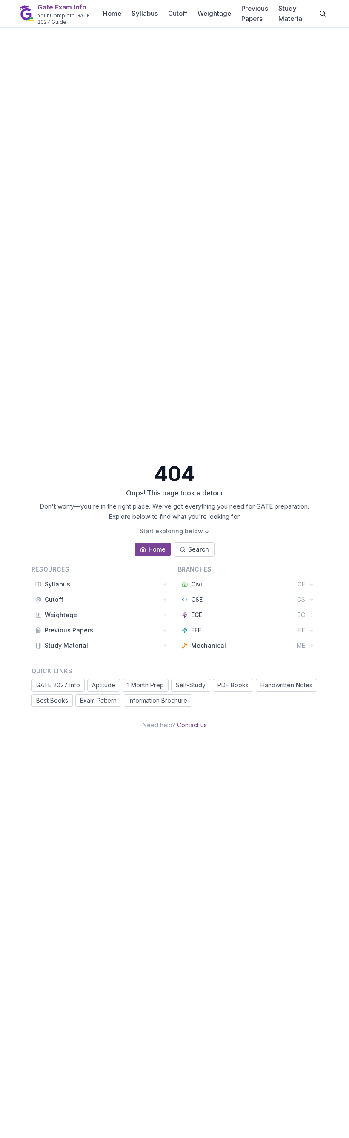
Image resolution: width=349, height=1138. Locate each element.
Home (112, 13)
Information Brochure (158, 700)
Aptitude (103, 685)
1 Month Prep (145, 685)
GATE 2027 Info (58, 685)
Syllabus (145, 13)
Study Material (291, 13)
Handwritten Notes (286, 685)
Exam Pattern (98, 700)
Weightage (214, 13)
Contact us (192, 725)
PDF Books (233, 685)
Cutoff (177, 13)
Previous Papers (254, 13)
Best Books (52, 700)
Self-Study (191, 685)
